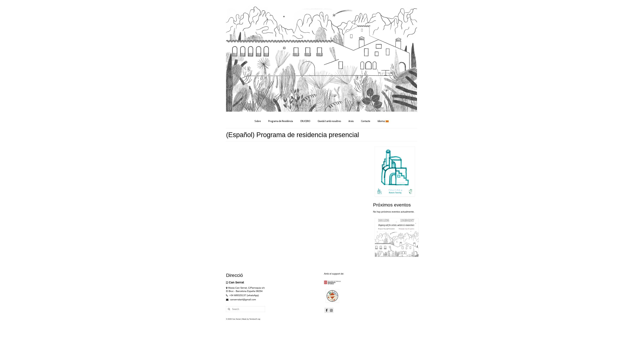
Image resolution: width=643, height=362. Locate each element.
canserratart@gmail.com (242, 299)
